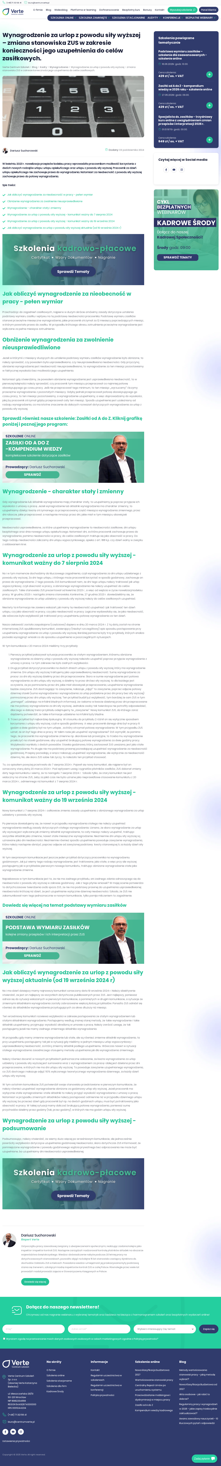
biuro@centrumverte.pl (38, 2)
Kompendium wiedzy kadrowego (154, 1410)
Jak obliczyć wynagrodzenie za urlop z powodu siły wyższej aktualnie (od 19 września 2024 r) (64, 228)
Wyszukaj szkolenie (181, 9)
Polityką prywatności (145, 1338)
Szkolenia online (62, 18)
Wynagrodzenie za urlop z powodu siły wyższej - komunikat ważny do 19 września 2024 (61, 221)
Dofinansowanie (109, 9)
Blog (48, 9)
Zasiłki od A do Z (144, 1405)
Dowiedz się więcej (35, 1281)
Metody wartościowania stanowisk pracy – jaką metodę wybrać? (197, 1374)
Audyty (153, 18)
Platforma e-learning (83, 9)
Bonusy (147, 9)
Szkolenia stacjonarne (128, 18)
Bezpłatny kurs (131, 9)
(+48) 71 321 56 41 (13, 2)
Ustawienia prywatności (16, 1441)
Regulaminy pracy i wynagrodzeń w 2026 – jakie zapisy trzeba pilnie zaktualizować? (198, 1409)
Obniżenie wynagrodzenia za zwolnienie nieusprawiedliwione (45, 201)
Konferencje (171, 18)
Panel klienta (208, 9)
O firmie (38, 9)
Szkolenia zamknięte (93, 18)
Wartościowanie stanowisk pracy (154, 1380)
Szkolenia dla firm (57, 1386)
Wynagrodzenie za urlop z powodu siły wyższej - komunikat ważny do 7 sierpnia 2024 (60, 214)
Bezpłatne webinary (199, 18)
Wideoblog (60, 9)
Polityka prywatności (102, 1395)
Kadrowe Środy (55, 1391)
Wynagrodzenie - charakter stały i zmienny (34, 208)
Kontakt (159, 9)
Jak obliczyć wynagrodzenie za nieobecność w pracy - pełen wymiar (50, 195)
